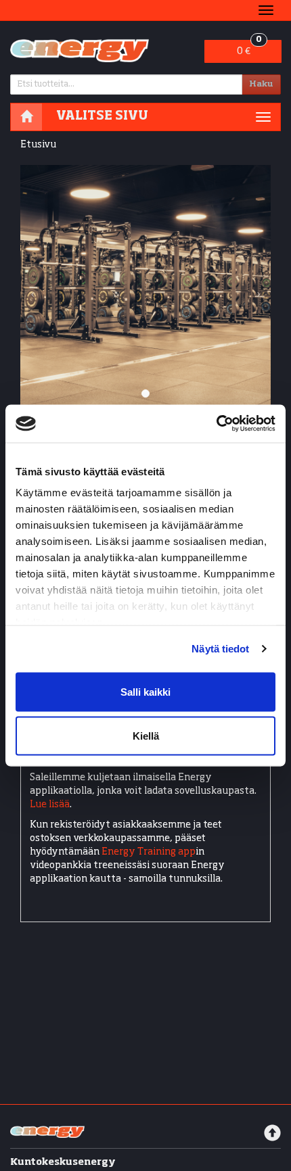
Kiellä (146, 736)
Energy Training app (149, 852)
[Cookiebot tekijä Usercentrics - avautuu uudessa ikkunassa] (216, 424)
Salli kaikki (145, 691)
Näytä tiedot (220, 648)
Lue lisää (50, 804)
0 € (249, 48)
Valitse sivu (102, 116)
